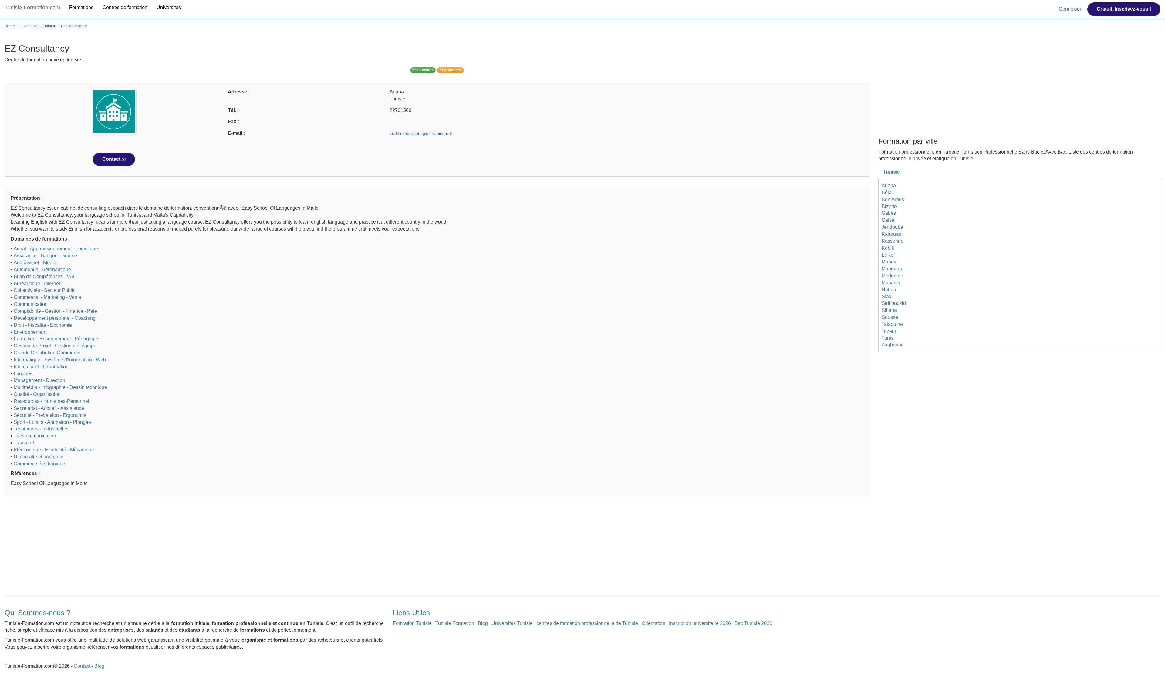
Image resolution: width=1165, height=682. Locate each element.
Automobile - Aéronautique (42, 269)
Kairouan (891, 234)
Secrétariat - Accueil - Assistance (49, 408)
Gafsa (888, 220)
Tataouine (892, 324)
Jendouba (892, 227)
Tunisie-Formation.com (32, 8)
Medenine (892, 275)
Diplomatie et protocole (38, 456)
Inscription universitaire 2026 (700, 623)
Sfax (886, 296)
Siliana (889, 310)
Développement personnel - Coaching (55, 318)
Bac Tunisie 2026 (753, 623)
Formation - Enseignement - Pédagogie (56, 338)
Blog (483, 623)
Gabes (889, 213)
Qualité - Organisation (37, 394)
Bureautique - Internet (37, 283)
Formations (81, 7)
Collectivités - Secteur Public (45, 290)
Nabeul (889, 289)
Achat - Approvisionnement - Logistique (56, 248)
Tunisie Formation (454, 623)
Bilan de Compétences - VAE (45, 276)
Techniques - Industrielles (41, 428)
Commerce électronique (39, 463)
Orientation (653, 623)
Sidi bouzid (894, 303)
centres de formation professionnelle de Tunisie (587, 623)
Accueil (11, 26)
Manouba (892, 268)
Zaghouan (893, 344)
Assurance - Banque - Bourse (45, 255)
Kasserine (892, 241)
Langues (23, 373)
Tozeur (889, 331)
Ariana (889, 185)
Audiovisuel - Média (35, 262)
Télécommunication (35, 435)
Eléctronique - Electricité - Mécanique (54, 449)
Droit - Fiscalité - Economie (43, 325)
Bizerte (889, 206)
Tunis (887, 338)
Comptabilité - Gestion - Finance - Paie (55, 311)
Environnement (30, 332)
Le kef (888, 255)
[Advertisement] (187, 547)
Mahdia (890, 261)
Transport (24, 442)
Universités (169, 7)
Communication (31, 304)
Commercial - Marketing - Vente (47, 297)
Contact (112, 159)
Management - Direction (39, 380)
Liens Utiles (411, 613)
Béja (887, 192)
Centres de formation (125, 7)
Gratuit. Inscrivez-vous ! (1124, 9)
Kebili (888, 248)
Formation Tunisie (412, 623)
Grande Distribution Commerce (47, 352)
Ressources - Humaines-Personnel (51, 401)
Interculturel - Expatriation (41, 366)
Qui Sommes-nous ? (37, 613)
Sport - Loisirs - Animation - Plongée (52, 422)
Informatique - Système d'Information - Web (60, 359)
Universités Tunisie (512, 623)
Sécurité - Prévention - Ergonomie (50, 415)
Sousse (890, 317)
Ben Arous (893, 199)
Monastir (891, 282)
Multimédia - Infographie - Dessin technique (60, 387)
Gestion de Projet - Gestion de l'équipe (55, 345)
